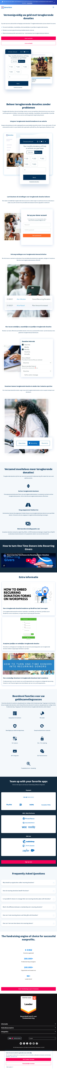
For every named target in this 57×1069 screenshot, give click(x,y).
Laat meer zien (14, 1056)
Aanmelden (29, 3)
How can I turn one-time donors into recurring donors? (18, 923)
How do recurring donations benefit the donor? (16, 891)
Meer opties (9, 1067)
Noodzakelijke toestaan (28, 1063)
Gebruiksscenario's (7, 1028)
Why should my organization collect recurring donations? (18, 882)
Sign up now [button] (28, 862)
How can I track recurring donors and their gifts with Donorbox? (20, 915)
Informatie (4, 1024)
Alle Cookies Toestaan (28, 1059)
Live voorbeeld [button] (28, 43)
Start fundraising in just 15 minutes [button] (28, 989)
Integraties (4, 1031)
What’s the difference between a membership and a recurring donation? (22, 907)
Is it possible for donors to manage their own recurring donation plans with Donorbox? (27, 899)
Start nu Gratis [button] (28, 38)
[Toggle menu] (53, 7)
